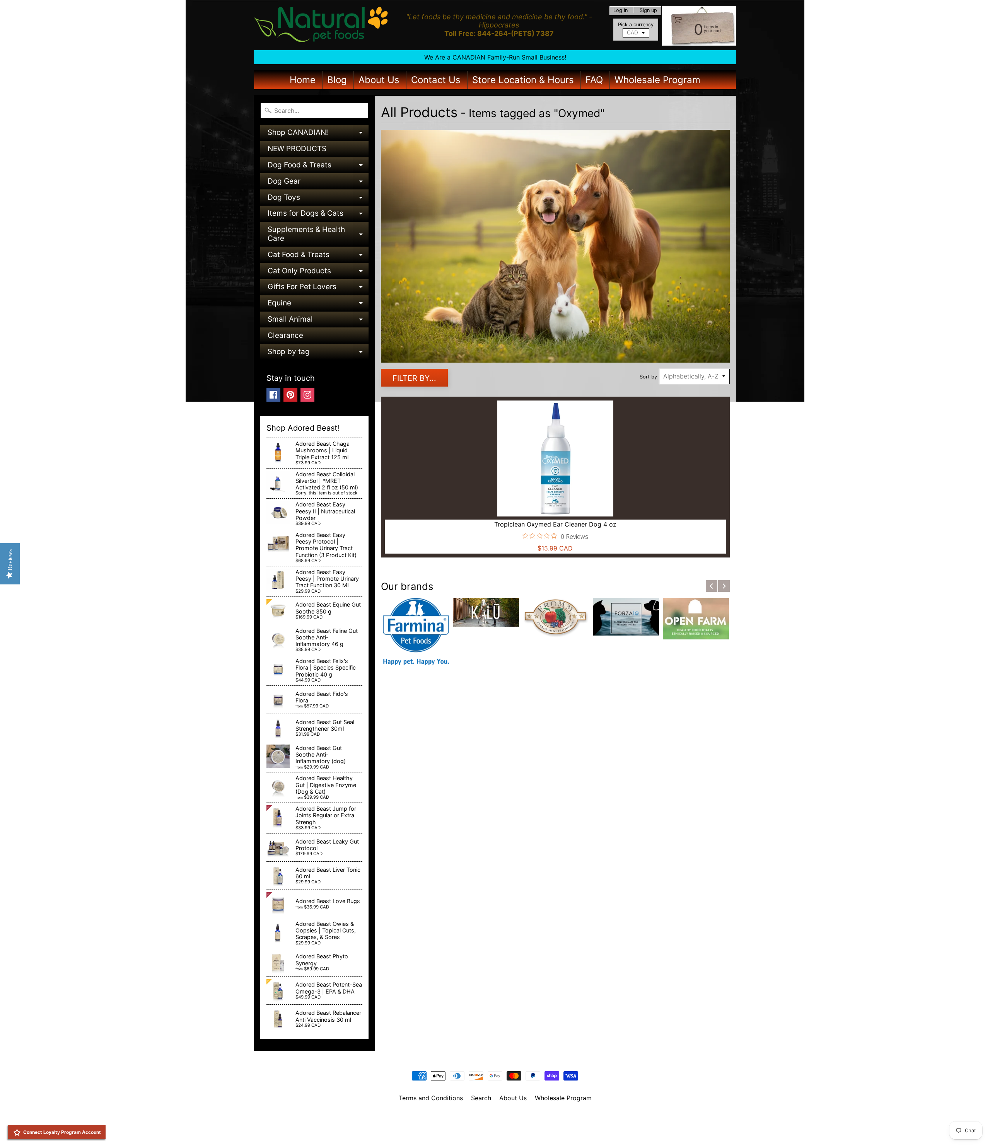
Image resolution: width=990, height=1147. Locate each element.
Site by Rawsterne (495, 1124)
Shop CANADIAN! (318, 134)
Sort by (648, 377)
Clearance (285, 335)
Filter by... (414, 378)
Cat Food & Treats (318, 256)
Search (481, 1098)
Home (303, 79)
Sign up (648, 10)
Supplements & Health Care (318, 234)
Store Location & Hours (523, 79)
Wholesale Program (657, 79)
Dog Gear (318, 183)
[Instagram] (307, 395)
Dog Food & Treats (318, 166)
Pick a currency (636, 24)
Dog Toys (318, 199)
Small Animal (318, 321)
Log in (620, 10)
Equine (318, 304)
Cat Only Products (318, 272)
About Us (378, 79)
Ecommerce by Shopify (505, 1131)
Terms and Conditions (431, 1098)
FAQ (594, 79)
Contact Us (436, 79)
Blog (337, 79)
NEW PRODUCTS (297, 148)
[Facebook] (273, 395)
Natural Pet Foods (492, 1118)
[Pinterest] (290, 395)
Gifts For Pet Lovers (318, 288)
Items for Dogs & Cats (318, 215)
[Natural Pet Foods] (321, 25)
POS (466, 1131)
